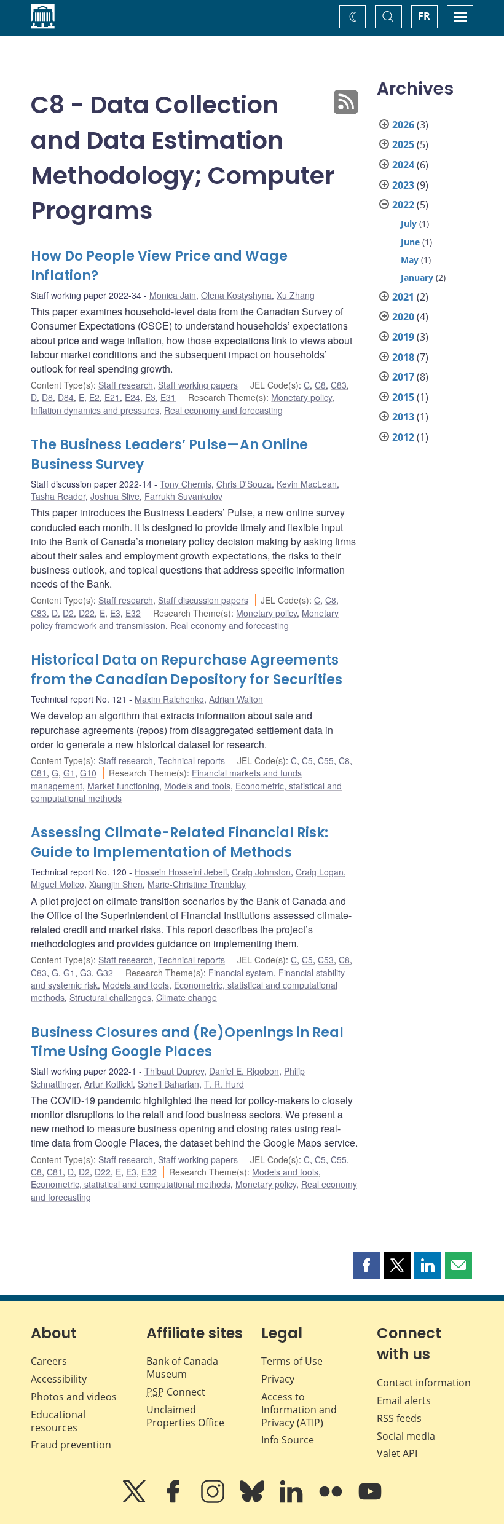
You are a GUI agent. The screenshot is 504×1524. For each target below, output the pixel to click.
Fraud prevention (71, 1444)
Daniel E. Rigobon (244, 1071)
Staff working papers (198, 385)
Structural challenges (110, 997)
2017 (403, 377)
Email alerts (404, 1400)
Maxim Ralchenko (169, 699)
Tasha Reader (58, 496)
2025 (403, 144)
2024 (403, 165)
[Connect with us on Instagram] (214, 1500)
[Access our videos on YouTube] (370, 1500)
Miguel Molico (57, 884)
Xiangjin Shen (116, 884)
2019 (403, 337)
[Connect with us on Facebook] (174, 1500)
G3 (86, 972)
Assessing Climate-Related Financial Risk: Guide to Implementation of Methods (179, 842)
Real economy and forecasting (223, 410)
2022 (403, 204)
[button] (366, 1265)
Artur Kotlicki (108, 1084)
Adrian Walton (236, 699)
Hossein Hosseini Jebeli (181, 872)
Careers (49, 1361)
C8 (320, 385)
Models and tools (197, 786)
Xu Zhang (296, 295)
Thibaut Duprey (174, 1071)
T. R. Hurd (224, 1084)
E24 (132, 397)
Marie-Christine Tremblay (197, 884)
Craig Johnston (261, 872)
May (410, 260)
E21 (112, 397)
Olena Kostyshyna (236, 295)
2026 (403, 125)
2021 (403, 297)
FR (424, 16)
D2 (68, 613)
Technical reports (191, 760)
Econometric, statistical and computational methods (130, 1184)
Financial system (241, 972)
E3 (150, 397)
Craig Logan (320, 872)
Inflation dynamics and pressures (95, 410)
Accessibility (59, 1379)
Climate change (186, 997)
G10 (88, 773)
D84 (66, 397)
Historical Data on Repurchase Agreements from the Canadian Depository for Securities (186, 669)
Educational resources (58, 1421)
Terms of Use (292, 1361)
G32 (104, 972)
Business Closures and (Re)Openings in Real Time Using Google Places (187, 1042)
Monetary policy (301, 397)
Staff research (125, 385)
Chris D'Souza (244, 484)
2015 (403, 397)
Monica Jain (172, 295)
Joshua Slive (115, 496)
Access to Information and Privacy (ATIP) (299, 1409)
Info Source (287, 1440)
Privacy (277, 1379)
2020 (403, 316)
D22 (87, 613)
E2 (94, 397)
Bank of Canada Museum (182, 1367)
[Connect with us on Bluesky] (253, 1500)
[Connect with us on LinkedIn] (292, 1500)
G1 (69, 773)
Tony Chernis (185, 484)
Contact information (424, 1382)
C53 (326, 959)
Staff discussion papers (203, 600)
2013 (403, 417)
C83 (339, 385)
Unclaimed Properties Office (185, 1416)
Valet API (397, 1453)
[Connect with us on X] (135, 1500)
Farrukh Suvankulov (183, 496)
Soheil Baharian (168, 1084)
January (417, 277)
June (410, 242)
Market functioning (123, 786)
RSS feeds (399, 1418)
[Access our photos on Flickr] (332, 1500)
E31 (168, 397)
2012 (403, 437)
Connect (175, 1392)
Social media (406, 1436)
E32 (133, 613)
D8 (47, 397)
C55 (326, 760)
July (409, 223)
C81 (39, 773)
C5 (307, 760)
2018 (403, 357)
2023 (403, 185)
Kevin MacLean (307, 484)
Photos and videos (74, 1397)
